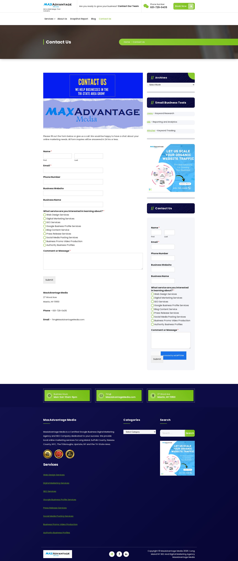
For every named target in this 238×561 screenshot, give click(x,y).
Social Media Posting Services (62, 237)
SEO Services (53, 222)
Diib (149, 121)
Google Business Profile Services (63, 226)
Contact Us (105, 18)
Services (48, 18)
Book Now (180, 6)
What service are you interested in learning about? (73, 211)
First (45, 160)
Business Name (52, 200)
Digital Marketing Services (60, 218)
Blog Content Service (57, 229)
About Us (62, 18)
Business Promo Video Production (64, 241)
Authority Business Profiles (60, 245)
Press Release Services (58, 233)
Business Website (53, 188)
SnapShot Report (79, 18)
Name (47, 151)
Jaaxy (150, 113)
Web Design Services (57, 214)
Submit (49, 279)
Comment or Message (57, 251)
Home (127, 41)
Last (76, 160)
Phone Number (51, 177)
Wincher (151, 130)
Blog (93, 18)
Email (47, 165)
